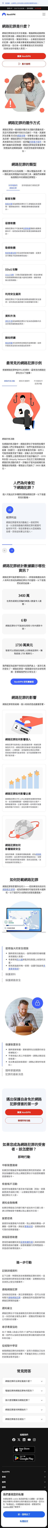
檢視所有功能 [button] (24, 1120)
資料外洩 (8, 321)
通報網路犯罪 (14, 1297)
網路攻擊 (21, 135)
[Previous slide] (4, 550)
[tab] (13, 186)
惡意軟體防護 (26, 1242)
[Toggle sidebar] (44, 14)
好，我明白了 (24, 1514)
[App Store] (24, 1449)
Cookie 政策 (8, 1507)
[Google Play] (24, 1458)
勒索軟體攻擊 (10, 253)
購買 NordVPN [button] (24, 56)
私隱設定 (24, 1521)
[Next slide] (11, 550)
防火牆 (20, 959)
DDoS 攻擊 (9, 274)
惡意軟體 (26, 228)
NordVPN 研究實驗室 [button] (24, 681)
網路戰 (38, 854)
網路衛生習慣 (9, 889)
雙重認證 (29, 1226)
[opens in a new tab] (13, 1439)
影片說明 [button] (26, 63)
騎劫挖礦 (8, 343)
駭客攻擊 (8, 204)
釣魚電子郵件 (35, 142)
